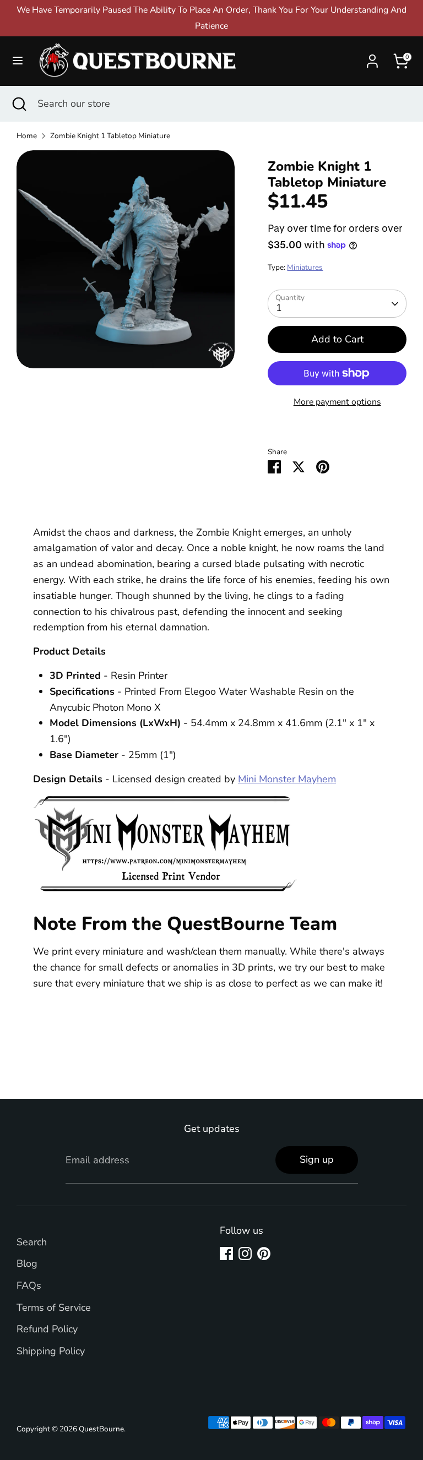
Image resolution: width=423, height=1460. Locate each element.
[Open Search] (18, 103)
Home (27, 135)
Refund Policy (47, 1329)
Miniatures (305, 267)
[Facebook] (226, 1253)
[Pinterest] (263, 1253)
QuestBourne (101, 1429)
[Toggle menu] (18, 61)
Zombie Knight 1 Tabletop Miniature (110, 135)
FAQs (29, 1285)
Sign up (317, 1159)
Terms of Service (54, 1307)
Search (32, 1242)
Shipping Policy (51, 1351)
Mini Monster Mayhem (287, 779)
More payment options (337, 402)
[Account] (372, 57)
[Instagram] (245, 1253)
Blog (27, 1263)
